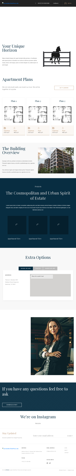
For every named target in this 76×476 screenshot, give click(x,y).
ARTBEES (7, 470)
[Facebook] (47, 463)
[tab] (26, 268)
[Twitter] (50, 463)
